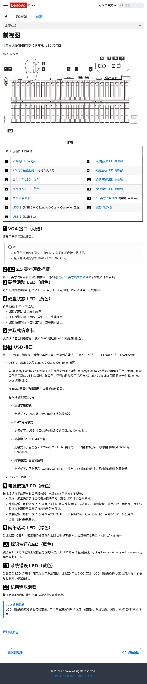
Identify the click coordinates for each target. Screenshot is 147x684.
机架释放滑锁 (104, 207)
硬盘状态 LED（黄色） (27, 188)
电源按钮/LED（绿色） (110, 161)
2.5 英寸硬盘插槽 (24, 170)
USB (16, 207)
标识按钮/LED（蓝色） (110, 179)
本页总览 (11, 25)
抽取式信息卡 (21, 198)
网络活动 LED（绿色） (110, 170)
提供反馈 (13, 632)
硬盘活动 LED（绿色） (27, 179)
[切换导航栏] (5, 5)
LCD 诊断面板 (15, 604)
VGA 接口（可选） (25, 161)
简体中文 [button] (107, 5)
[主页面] (6, 16)
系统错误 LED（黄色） (110, 188)
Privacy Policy (64, 675)
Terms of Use (83, 675)
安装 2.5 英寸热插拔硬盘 (72, 277)
